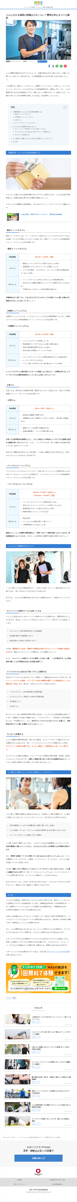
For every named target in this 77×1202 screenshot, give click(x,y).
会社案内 (19, 1180)
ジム (9, 998)
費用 (14, 998)
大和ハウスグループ (19, 1184)
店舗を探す (37, 1158)
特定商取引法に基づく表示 (57, 1180)
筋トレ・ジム (42, 61)
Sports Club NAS (36, 1192)
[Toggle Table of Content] (63, 107)
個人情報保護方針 (57, 1184)
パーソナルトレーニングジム (25, 123)
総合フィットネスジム (23, 114)
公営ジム (18, 120)
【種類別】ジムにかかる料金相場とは (27, 112)
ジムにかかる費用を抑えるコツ (25, 126)
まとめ (15, 141)
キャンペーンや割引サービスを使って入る (30, 129)
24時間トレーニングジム (24, 117)
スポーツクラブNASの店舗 (59, 951)
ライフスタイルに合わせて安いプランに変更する (32, 132)
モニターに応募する (22, 134)
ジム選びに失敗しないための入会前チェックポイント (33, 138)
